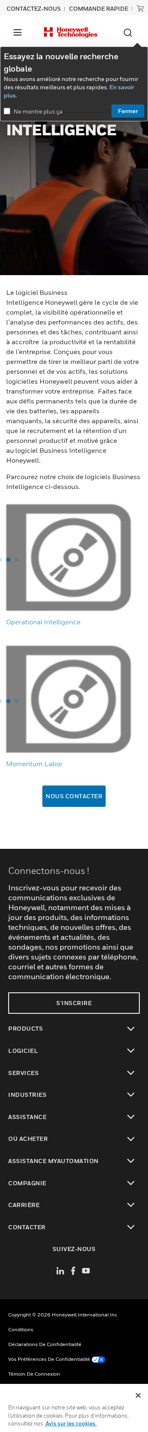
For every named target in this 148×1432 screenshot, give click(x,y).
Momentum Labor (34, 764)
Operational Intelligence (43, 622)
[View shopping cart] (140, 8)
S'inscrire (74, 1002)
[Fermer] (138, 1395)
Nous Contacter (74, 795)
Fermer (128, 110)
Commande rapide (98, 8)
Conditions (20, 1329)
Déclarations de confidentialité (44, 1344)
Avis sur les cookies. (70, 1423)
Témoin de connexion (34, 1374)
